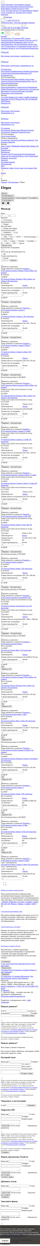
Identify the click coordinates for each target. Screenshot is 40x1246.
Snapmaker (5, 99)
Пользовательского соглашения (16, 1033)
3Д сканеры (16, 976)
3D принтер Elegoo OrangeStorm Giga (15, 606)
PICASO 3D (26, 99)
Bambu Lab (13, 97)
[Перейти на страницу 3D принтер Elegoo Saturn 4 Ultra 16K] (16, 516)
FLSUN (12, 99)
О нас (3, 11)
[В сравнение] (2, 265)
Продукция (5, 974)
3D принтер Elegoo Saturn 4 (11, 794)
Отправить (5, 1152)
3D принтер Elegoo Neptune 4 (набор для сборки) (19, 759)
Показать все (6, 103)
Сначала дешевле (8, 198)
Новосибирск (6, 9)
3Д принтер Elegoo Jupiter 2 (11, 569)
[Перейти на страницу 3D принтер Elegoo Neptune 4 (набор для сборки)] (20, 752)
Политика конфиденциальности (13, 996)
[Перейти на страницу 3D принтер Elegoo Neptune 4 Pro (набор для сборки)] (20, 679)
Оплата (16, 11)
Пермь (14, 9)
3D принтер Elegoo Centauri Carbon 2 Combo (18, 483)
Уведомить (31, 1105)
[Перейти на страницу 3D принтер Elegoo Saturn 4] (12, 787)
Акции (29, 13)
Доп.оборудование (8, 162)
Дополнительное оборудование (13, 40)
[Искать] (24, 25)
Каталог (4, 36)
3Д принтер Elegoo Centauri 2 (12, 316)
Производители (25, 964)
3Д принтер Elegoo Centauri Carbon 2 (15, 352)
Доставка (9, 11)
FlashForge (13, 902)
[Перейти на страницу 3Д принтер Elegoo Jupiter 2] (12, 562)
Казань (28, 5)
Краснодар (5, 7)
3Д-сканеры (16, 38)
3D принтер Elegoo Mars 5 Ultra (13, 721)
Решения (24, 978)
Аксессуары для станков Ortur (25, 168)
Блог (24, 13)
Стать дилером (6, 13)
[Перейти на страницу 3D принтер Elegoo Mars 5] (11, 644)
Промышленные (17, 71)
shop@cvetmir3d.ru (8, 986)
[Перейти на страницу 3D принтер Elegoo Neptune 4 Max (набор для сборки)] (20, 387)
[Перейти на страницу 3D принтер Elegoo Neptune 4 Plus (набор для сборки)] (20, 273)
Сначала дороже (21, 198)
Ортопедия (18, 93)
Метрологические (27, 130)
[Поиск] (7, 33)
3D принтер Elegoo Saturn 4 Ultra (13, 832)
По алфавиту (33, 198)
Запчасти (4, 81)
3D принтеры (12, 281)
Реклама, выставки (26, 91)
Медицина (5, 91)
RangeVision (25, 146)
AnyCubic (5, 97)
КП (3, 667)
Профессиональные (30, 71)
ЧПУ (3, 166)
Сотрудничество (12, 964)
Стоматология (21, 87)
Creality (20, 97)
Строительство (23, 89)
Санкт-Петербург (7, 5)
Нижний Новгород (26, 7)
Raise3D (34, 99)
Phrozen (18, 99)
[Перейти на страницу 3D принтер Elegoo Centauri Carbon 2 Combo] (18, 475)
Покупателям (6, 968)
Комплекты (34, 48)
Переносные (15, 130)
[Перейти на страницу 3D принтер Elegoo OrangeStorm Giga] (16, 598)
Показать (13, 260)
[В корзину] (2, 300)
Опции (13, 136)
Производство (11, 89)
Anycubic (21, 902)
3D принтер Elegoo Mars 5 (11, 650)
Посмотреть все (7, 75)
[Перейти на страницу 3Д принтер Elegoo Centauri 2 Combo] (15, 431)
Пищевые (16, 73)
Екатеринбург (19, 5)
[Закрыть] (31, 269)
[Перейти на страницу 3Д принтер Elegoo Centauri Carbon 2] (15, 345)
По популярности (7, 200)
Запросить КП (6, 669)
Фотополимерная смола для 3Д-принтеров (18, 155)
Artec (3, 146)
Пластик (11, 81)
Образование (32, 87)
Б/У (30, 73)
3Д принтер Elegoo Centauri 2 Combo (15, 439)
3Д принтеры (6, 976)
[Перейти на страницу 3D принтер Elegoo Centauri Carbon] (15, 861)
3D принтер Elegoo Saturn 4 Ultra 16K (15, 525)
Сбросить (5, 260)
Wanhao (20, 904)
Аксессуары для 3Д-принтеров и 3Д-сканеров (19, 45)
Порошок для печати (9, 158)
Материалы (5, 152)
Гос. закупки (17, 13)
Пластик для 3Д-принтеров (11, 154)
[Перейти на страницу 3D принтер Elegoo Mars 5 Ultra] (13, 714)
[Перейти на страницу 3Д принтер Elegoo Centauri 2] (13, 310)
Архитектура (34, 89)
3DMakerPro (16, 146)
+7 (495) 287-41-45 (12, 20)
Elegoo (7, 101)
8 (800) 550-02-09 (21, 28)
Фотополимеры (21, 81)
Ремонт (35, 11)
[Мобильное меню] (3, 20)
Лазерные (14, 132)
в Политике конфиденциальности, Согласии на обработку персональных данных (19, 1030)
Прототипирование (8, 87)
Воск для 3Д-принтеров (18, 44)
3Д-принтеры (6, 38)
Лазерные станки (7, 168)
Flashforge (34, 97)
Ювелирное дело (7, 93)
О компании (6, 961)
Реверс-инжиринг (28, 140)
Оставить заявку (28, 1015)
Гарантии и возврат (22, 970)
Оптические (5, 132)
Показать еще (6, 245)
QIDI (3, 101)
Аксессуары (29, 79)
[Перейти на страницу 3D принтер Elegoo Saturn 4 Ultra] (14, 825)
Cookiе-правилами (34, 1234)
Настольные (6, 71)
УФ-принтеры (6, 164)
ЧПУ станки (25, 38)
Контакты (4, 14)
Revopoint (4, 148)
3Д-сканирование (25, 11)
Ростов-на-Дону (23, 9)
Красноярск (14, 7)
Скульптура (14, 91)
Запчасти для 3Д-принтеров (19, 48)
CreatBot (26, 97)
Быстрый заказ (16, 302)
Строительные (6, 73)
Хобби (3, 89)
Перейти (26, 269)
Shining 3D (34, 146)
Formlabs (28, 902)
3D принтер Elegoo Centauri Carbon (14, 864)
